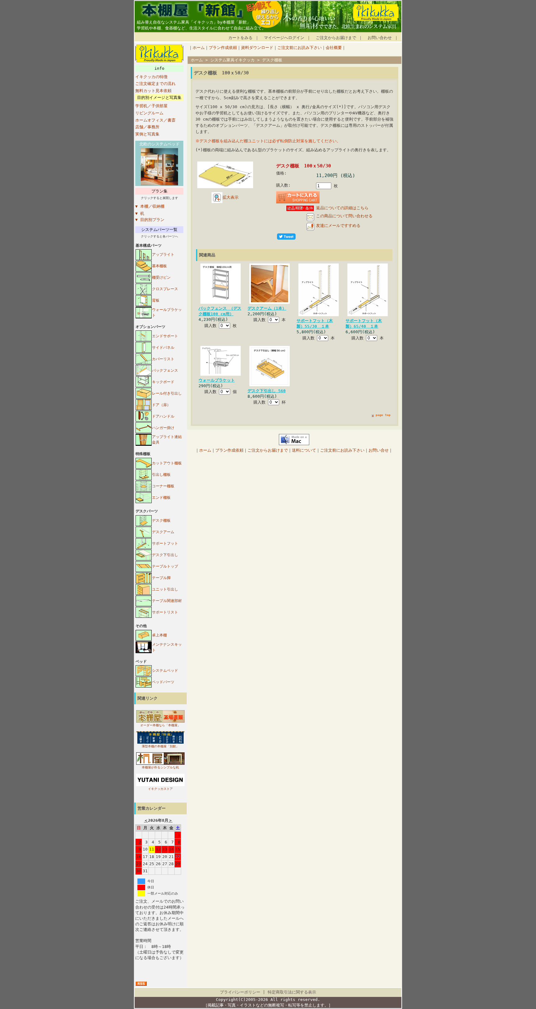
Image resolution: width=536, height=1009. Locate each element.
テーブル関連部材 (167, 601)
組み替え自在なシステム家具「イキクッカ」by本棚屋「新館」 (194, 22)
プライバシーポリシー (240, 992)
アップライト (163, 254)
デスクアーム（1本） (267, 308)
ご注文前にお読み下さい (299, 47)
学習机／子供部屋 (151, 106)
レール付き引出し (167, 393)
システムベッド (165, 670)
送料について (304, 450)
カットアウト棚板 (167, 463)
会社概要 (334, 47)
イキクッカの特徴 (151, 76)
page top (383, 415)
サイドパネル (163, 347)
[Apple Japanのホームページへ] (294, 443)
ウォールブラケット (217, 380)
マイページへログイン (284, 37)
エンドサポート (165, 336)
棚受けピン (161, 277)
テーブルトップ (165, 566)
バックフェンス (165, 370)
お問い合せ (378, 450)
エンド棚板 (161, 497)
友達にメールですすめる (338, 225)
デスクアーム (163, 532)
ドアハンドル (163, 416)
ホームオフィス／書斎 (155, 120)
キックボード (163, 382)
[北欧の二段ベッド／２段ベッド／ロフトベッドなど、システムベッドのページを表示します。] (159, 184)
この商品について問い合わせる (344, 216)
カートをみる (240, 37)
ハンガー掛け (163, 428)
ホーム (199, 47)
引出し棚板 (161, 474)
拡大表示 (230, 197)
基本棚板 (159, 266)
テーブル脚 (161, 578)
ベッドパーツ (163, 682)
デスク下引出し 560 (267, 390)
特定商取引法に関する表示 (292, 992)
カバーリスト (163, 359)
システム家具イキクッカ (232, 60)
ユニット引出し (165, 589)
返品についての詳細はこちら (342, 208)
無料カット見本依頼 (153, 90)
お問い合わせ (380, 37)
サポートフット (165, 543)
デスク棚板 (161, 520)
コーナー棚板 (163, 486)
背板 (155, 300)
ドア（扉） (161, 405)
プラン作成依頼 (223, 47)
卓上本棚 (159, 635)
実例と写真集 (147, 134)
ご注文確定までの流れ (155, 83)
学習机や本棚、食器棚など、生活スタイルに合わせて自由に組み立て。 (201, 28)
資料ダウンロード (257, 47)
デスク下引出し (165, 555)
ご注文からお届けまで (336, 37)
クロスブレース (165, 289)
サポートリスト (165, 612)
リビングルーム (149, 113)
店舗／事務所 (147, 127)
